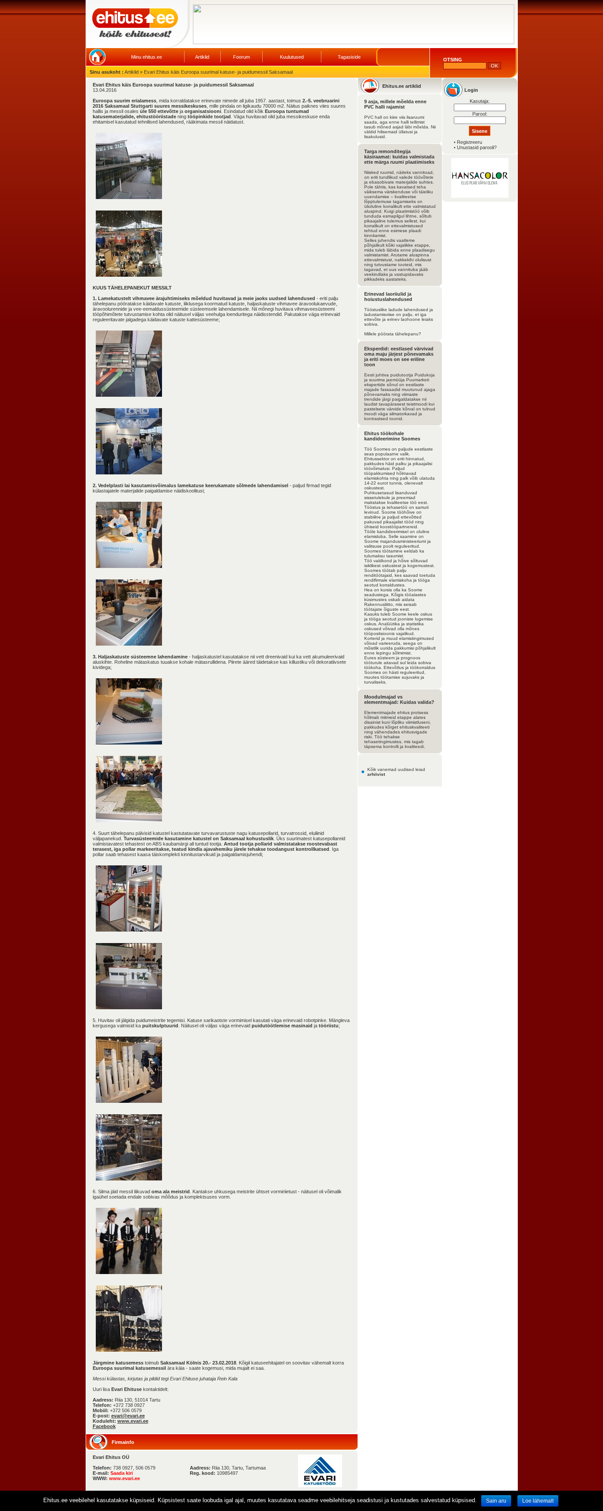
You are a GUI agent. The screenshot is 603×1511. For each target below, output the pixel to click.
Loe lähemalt (538, 1501)
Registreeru (469, 142)
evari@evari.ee (128, 1415)
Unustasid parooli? (477, 147)
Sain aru (496, 1501)
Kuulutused (292, 57)
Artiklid (202, 57)
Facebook (104, 1426)
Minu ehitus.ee (146, 57)
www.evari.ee (132, 1421)
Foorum (241, 57)
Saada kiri (121, 1473)
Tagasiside (349, 57)
